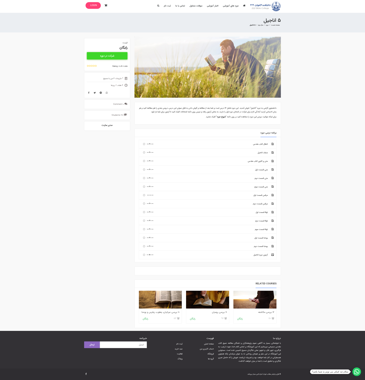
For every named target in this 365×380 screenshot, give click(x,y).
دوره (267, 25)
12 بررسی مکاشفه (266, 312)
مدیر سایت (107, 125)
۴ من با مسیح (109, 78)
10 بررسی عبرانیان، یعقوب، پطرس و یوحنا (160, 312)
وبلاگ (180, 358)
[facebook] (86, 374)
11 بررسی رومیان (219, 312)
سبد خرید (178, 348)
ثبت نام (179, 343)
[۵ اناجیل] (207, 67)
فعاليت (179, 353)
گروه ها (211, 358)
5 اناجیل (272, 20)
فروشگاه (211, 353)
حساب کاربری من (207, 348)
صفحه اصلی (209, 343)
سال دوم (260, 25)
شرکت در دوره (107, 56)
